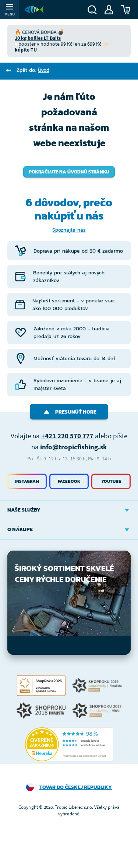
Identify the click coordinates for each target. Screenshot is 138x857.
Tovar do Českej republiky (75, 787)
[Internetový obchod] (34, 9)
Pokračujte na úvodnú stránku (69, 171)
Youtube (111, 481)
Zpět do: (33, 70)
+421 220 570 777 (67, 435)
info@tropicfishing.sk (73, 446)
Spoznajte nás (69, 230)
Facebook (69, 481)
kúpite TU (26, 50)
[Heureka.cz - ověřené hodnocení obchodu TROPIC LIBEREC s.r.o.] (69, 744)
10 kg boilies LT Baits (38, 38)
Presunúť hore (75, 412)
